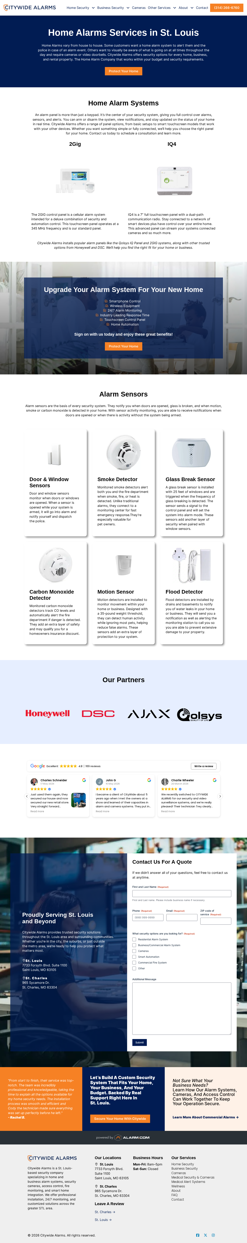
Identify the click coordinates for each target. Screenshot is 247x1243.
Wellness (178, 1186)
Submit (139, 1042)
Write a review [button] (203, 766)
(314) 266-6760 (226, 8)
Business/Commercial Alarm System (159, 945)
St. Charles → (105, 1212)
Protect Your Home (123, 71)
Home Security (78, 8)
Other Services (159, 8)
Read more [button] (37, 811)
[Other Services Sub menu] (174, 7)
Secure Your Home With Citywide (120, 1119)
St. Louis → (103, 1220)
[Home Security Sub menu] (93, 7)
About (183, 8)
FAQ (174, 1195)
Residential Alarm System (153, 939)
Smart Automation (148, 956)
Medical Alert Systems (188, 1182)
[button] (220, 796)
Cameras (139, 8)
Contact (202, 8)
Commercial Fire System (152, 962)
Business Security (110, 8)
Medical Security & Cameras (192, 1177)
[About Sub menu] (192, 7)
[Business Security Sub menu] (128, 7)
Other (141, 968)
